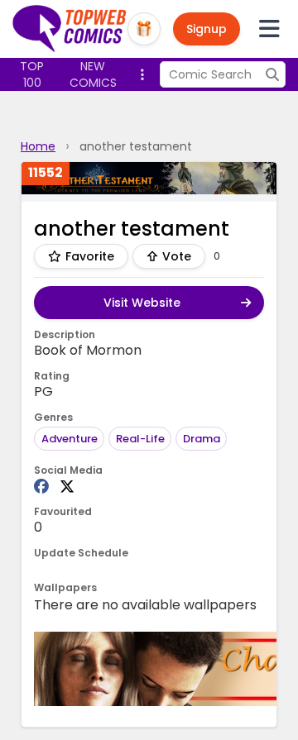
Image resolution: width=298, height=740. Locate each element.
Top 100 (32, 74)
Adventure (69, 438)
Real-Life (140, 438)
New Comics (93, 74)
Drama (201, 438)
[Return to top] (69, 29)
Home (38, 146)
